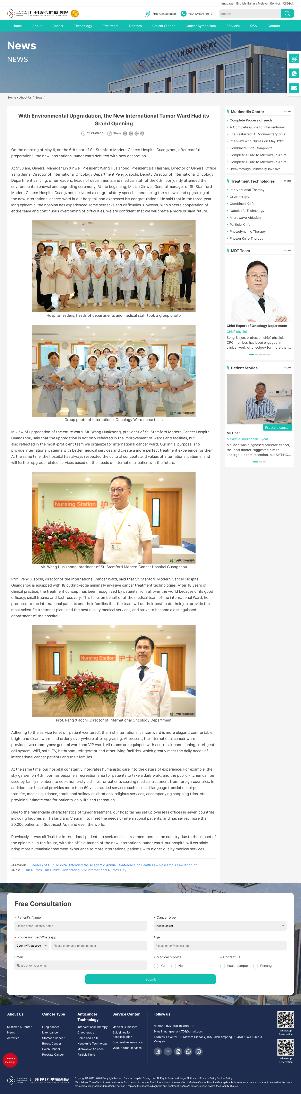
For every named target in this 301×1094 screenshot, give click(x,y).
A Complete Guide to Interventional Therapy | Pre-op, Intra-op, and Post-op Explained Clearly (261, 127)
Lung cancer (50, 1027)
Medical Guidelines (124, 1027)
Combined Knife (242, 204)
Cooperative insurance (127, 1042)
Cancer (57, 26)
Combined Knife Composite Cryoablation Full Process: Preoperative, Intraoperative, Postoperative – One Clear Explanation (261, 148)
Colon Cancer (51, 1049)
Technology (83, 26)
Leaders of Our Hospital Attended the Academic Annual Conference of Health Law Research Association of (114, 865)
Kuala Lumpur (237, 966)
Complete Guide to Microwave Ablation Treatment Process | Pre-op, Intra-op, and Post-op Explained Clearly (260, 155)
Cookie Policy (225, 1078)
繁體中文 (288, 3)
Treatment (111, 26)
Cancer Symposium (201, 26)
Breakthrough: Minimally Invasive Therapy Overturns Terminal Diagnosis (259, 169)
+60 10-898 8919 (200, 13)
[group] (259, 303)
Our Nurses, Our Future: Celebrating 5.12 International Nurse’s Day (75, 870)
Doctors (135, 26)
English (241, 3)
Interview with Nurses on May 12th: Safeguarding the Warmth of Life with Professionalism (259, 141)
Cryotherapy (239, 197)
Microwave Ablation (245, 217)
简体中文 (275, 3)
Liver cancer (50, 1032)
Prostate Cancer (53, 1054)
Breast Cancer (51, 1043)
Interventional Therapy (247, 190)
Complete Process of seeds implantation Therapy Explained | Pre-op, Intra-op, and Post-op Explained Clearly (259, 120)
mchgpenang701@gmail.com (183, 1031)
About (37, 26)
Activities (13, 1038)
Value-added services (126, 1047)
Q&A (253, 26)
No (180, 966)
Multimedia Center (19, 1027)
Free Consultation (164, 13)
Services (233, 26)
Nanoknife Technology (247, 211)
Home (17, 26)
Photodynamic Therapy (248, 231)
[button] (251, 354)
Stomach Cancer (53, 1038)
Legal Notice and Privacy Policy (198, 1078)
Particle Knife (240, 224)
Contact (274, 26)
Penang (266, 966)
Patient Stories (163, 26)
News (11, 1032)
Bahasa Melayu (257, 3)
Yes (163, 966)
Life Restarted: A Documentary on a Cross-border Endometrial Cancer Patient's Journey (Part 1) (257, 134)
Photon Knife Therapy (246, 238)
